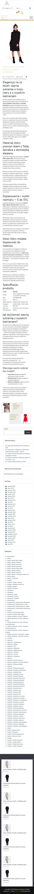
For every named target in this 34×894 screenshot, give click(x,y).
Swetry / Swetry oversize (14, 736)
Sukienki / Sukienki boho (14, 672)
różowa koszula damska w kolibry (16, 461)
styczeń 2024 (11, 528)
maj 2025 (10, 502)
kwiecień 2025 (12, 504)
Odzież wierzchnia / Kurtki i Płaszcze (17, 616)
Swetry (9, 728)
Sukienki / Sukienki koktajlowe (15, 684)
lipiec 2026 (11, 488)
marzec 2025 (11, 506)
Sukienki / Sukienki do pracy (15, 674)
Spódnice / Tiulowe (12, 654)
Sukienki (9, 666)
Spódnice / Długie (12, 644)
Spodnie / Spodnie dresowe (15, 660)
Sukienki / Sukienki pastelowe (15, 708)
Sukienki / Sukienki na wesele (15, 702)
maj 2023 (10, 544)
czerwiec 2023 (11, 542)
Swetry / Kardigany (12, 732)
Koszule (9, 610)
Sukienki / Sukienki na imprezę (15, 698)
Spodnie (9, 658)
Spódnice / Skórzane (13, 652)
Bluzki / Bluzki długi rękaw (14, 560)
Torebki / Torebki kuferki (14, 742)
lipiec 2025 (11, 498)
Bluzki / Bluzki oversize (13, 570)
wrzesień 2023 (12, 536)
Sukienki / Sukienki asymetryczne (16, 670)
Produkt (5, 79)
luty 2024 (10, 526)
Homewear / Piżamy (12, 596)
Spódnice (10, 640)
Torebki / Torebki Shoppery (14, 746)
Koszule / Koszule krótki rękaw (15, 614)
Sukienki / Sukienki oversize (15, 706)
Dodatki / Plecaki (12, 586)
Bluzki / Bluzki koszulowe (14, 566)
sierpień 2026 (11, 486)
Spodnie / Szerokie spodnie (15, 664)
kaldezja (20, 77)
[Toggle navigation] (31, 17)
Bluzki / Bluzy (11, 576)
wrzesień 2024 (12, 516)
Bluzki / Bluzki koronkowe (14, 564)
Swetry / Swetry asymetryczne (15, 734)
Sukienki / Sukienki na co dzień (16, 696)
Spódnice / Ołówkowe (13, 648)
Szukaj (6, 429)
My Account (4, 17)
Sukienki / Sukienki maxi (14, 690)
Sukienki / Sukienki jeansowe (15, 682)
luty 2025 (10, 508)
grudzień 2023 (12, 530)
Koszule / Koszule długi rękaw (15, 612)
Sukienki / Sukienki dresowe (15, 676)
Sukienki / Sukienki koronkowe (16, 686)
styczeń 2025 (11, 510)
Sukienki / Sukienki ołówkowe (15, 704)
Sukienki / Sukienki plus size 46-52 (17, 710)
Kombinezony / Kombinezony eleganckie (18, 602)
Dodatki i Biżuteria (12, 588)
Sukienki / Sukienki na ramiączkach (17, 700)
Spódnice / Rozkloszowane (14, 650)
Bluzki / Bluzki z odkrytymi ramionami (17, 574)
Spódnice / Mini (11, 646)
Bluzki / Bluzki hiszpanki (14, 562)
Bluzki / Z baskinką (12, 578)
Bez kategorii (11, 556)
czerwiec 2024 (11, 520)
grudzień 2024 (12, 512)
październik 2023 (12, 534)
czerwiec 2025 (11, 500)
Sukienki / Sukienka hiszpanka (15, 668)
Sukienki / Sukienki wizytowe (15, 720)
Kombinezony (11, 600)
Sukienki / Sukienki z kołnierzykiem (17, 726)
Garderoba (10, 590)
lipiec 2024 (11, 518)
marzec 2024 (11, 524)
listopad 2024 (11, 514)
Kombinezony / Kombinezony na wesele (18, 606)
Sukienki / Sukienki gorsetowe (15, 680)
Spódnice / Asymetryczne (14, 642)
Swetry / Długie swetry (13, 730)
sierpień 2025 (11, 496)
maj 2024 (10, 522)
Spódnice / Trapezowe (13, 656)
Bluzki (9, 558)
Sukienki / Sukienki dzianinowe (16, 678)
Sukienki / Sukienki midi (14, 692)
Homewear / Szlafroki (13, 598)
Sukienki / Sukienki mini (14, 694)
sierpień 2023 (11, 538)
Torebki (9, 738)
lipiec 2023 (11, 540)
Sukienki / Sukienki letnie (14, 688)
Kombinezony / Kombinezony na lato (17, 604)
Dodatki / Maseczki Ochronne (15, 584)
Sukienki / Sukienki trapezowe (15, 714)
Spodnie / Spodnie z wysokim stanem (17, 662)
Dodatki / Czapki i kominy (14, 582)
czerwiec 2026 (11, 490)
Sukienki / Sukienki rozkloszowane (17, 79)
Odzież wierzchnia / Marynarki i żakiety (18, 634)
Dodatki (9, 580)
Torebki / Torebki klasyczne (14, 740)
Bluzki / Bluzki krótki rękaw (15, 568)
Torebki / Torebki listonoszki (15, 744)
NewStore (18, 891)
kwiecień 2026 (12, 492)
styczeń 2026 (11, 494)
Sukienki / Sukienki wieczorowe (16, 718)
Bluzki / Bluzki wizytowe (14, 572)
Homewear (10, 592)
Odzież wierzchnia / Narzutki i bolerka (17, 636)
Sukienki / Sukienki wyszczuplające (17, 722)
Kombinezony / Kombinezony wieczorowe (18, 608)
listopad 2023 (11, 532)
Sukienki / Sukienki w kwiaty (15, 716)
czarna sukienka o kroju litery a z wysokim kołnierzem (13, 69)
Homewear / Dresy (12, 594)
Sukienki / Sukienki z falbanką (15, 724)
